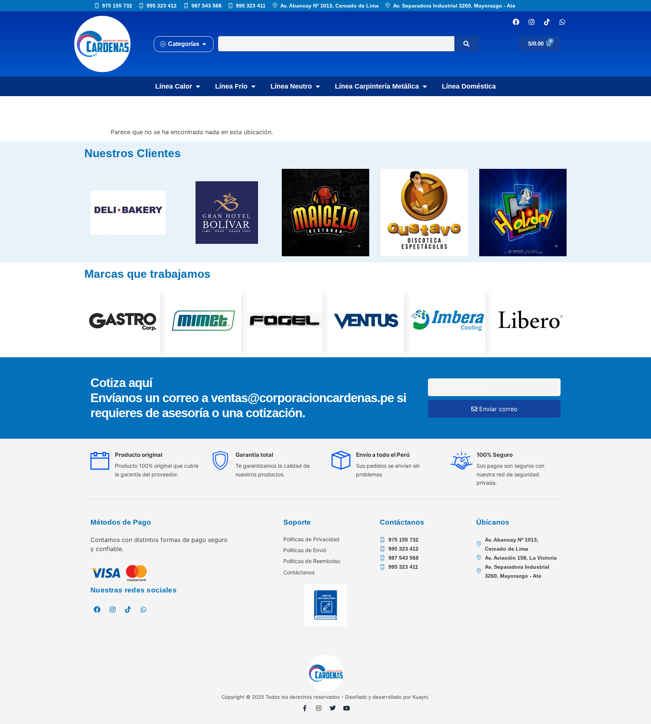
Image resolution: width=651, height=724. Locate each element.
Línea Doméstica (469, 86)
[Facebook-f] (305, 708)
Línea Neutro (291, 86)
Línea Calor (173, 86)
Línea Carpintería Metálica (377, 86)
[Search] (466, 43)
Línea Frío (231, 86)
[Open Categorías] (204, 44)
